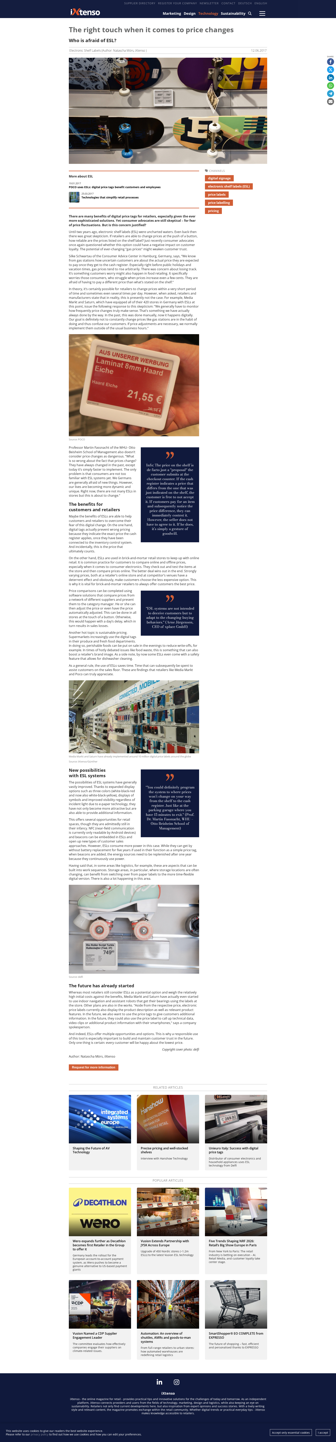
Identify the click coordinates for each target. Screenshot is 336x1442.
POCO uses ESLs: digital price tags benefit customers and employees (115, 187)
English (261, 3)
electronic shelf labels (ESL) (229, 186)
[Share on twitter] (330, 69)
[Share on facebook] (330, 61)
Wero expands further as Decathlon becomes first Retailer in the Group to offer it (99, 1245)
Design (190, 13)
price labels (217, 194)
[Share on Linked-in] (330, 77)
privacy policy (39, 1434)
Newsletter (209, 3)
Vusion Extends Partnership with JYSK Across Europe (165, 1243)
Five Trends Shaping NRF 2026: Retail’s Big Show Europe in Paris (233, 1243)
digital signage (219, 178)
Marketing (172, 13)
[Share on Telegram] (330, 93)
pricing (213, 211)
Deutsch (245, 3)
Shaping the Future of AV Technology (91, 1150)
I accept (323, 1432)
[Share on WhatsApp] (330, 85)
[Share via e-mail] (330, 101)
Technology (208, 13)
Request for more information (93, 1067)
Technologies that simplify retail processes (110, 197)
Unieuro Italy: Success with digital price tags (233, 1150)
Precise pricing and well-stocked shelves (164, 1150)
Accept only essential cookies (291, 1432)
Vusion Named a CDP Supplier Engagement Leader (95, 1335)
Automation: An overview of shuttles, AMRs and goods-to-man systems (166, 1337)
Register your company (177, 3)
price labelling (219, 203)
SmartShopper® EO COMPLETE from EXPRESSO (236, 1335)
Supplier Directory (139, 3)
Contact (228, 3)
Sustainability (233, 13)
